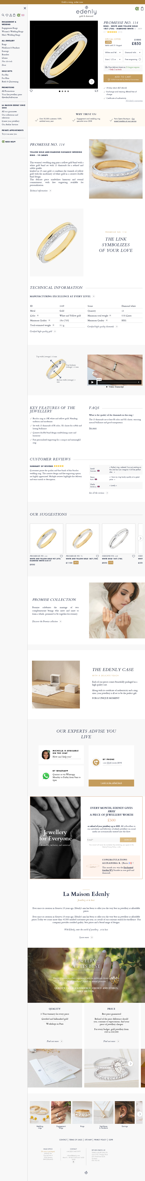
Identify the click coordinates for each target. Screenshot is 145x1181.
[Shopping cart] (15, 15)
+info (119, 847)
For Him (5, 78)
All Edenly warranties (134, 101)
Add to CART (125, 78)
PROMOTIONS (8, 87)
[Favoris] (7, 15)
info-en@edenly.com (73, 1156)
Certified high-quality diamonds (100, 326)
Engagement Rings (10, 27)
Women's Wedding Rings (12, 31)
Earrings (5, 51)
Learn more (84, 937)
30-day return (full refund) (116, 88)
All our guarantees (9, 111)
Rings (4, 44)
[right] (91, 82)
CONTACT (63, 1140)
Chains (5, 57)
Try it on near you (9, 133)
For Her (5, 74)
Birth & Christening (10, 81)
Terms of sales (75, 1140)
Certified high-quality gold (41, 331)
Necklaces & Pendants (11, 47)
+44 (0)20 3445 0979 (112, 763)
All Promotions (8, 90)
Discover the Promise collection (45, 621)
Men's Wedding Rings (11, 34)
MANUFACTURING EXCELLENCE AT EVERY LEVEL (60, 296)
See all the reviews (96, 493)
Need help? (10, 142)
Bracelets (5, 54)
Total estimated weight (40, 325)
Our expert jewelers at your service (125, 120)
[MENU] (25, 8)
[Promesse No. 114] (64, 55)
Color (33, 315)
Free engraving (131, 59)
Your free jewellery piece (12, 96)
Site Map (88, 1140)
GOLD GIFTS (7, 71)
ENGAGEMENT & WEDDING (9, 23)
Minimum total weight (99, 315)
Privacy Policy (100, 1140)
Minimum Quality (38, 320)
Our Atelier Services (10, 124)
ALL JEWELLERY (8, 41)
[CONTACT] (19, 15)
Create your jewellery (10, 120)
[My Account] (11, 15)
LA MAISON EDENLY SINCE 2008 (13, 106)
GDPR (111, 1140)
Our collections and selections (10, 116)
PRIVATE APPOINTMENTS (13, 130)
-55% (108, 42)
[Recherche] (4, 15)
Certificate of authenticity (116, 98)
